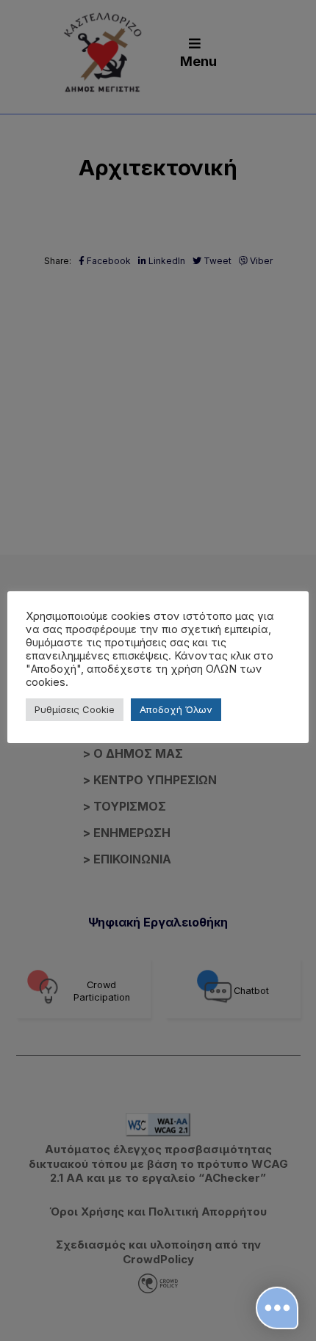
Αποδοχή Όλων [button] (176, 709)
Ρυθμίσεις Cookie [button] (75, 709)
